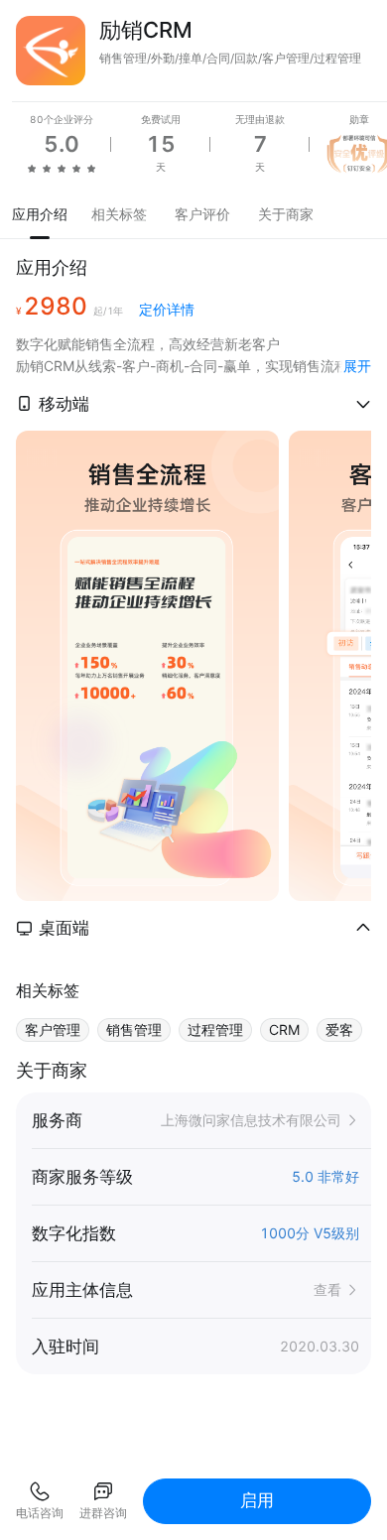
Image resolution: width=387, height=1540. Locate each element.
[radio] (32, 168)
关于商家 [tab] (286, 213)
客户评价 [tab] (202, 213)
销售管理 (134, 1029)
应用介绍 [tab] (39, 213)
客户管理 (52, 1029)
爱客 (339, 1029)
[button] (193, 404)
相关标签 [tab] (119, 213)
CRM (284, 1029)
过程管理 (215, 1029)
